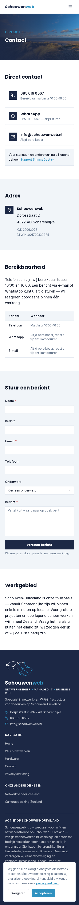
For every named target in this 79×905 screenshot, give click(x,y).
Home (9, 743)
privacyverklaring (48, 883)
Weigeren (18, 893)
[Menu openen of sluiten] (70, 7)
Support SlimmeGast (35, 159)
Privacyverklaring (17, 774)
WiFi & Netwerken (17, 751)
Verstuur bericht (39, 545)
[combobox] (39, 490)
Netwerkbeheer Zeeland (22, 794)
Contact (10, 766)
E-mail (11, 441)
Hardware (12, 758)
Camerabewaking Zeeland (23, 801)
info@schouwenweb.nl (26, 724)
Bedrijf (10, 421)
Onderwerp (13, 481)
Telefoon (12, 461)
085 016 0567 (19, 718)
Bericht (11, 502)
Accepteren (43, 893)
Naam (10, 401)
